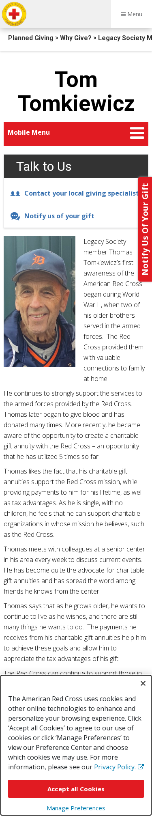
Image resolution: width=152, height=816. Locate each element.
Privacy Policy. (115, 766)
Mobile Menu (29, 132)
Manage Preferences (76, 808)
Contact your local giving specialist (81, 193)
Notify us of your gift (59, 215)
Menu (134, 14)
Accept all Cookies (76, 789)
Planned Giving (31, 38)
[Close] (143, 683)
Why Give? (76, 38)
